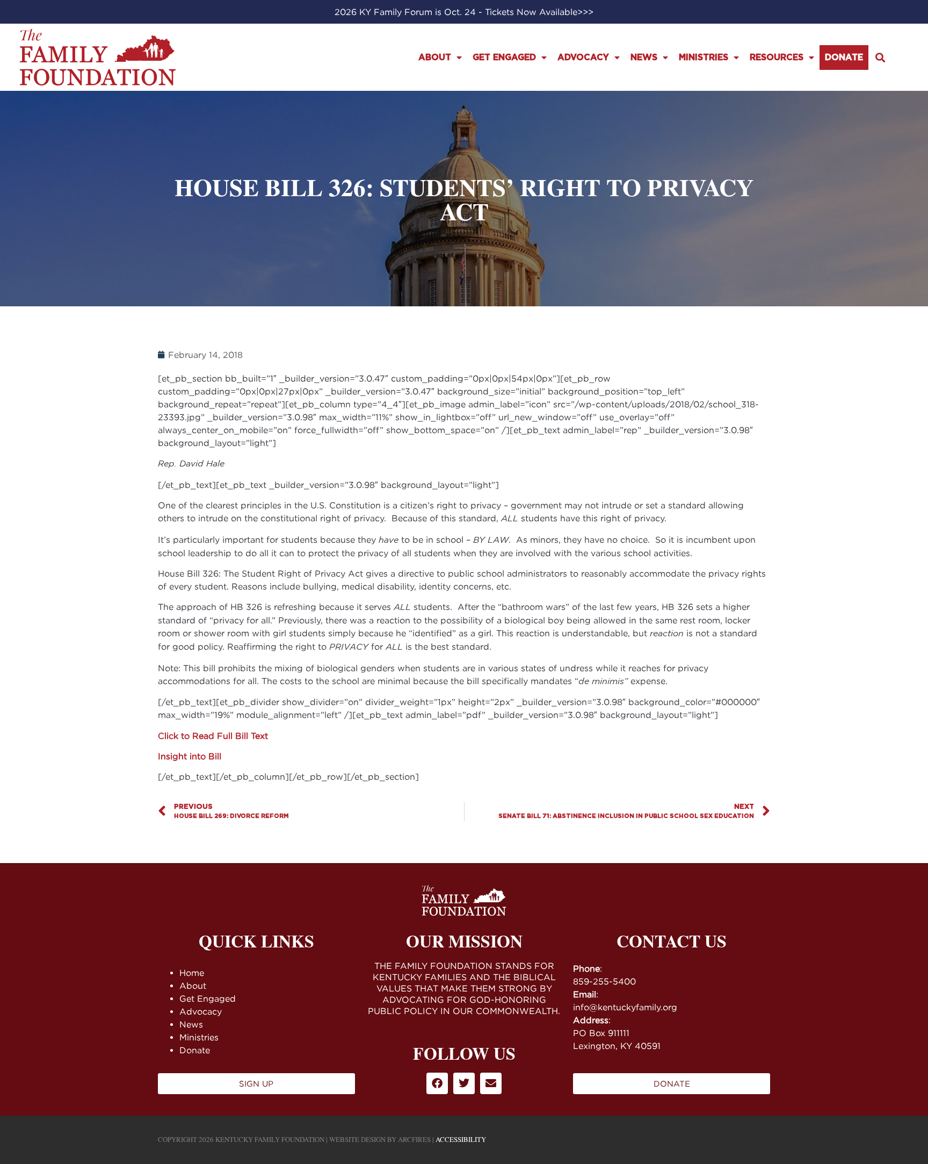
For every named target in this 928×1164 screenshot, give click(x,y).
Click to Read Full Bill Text (213, 736)
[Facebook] (437, 1083)
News (643, 57)
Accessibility (461, 1139)
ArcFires (414, 1139)
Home (191, 973)
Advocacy (583, 57)
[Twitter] (464, 1083)
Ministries (703, 57)
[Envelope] (491, 1083)
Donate (844, 57)
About (434, 57)
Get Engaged (504, 57)
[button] (880, 57)
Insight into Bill (189, 756)
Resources (776, 57)
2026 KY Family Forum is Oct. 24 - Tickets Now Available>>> (464, 12)
